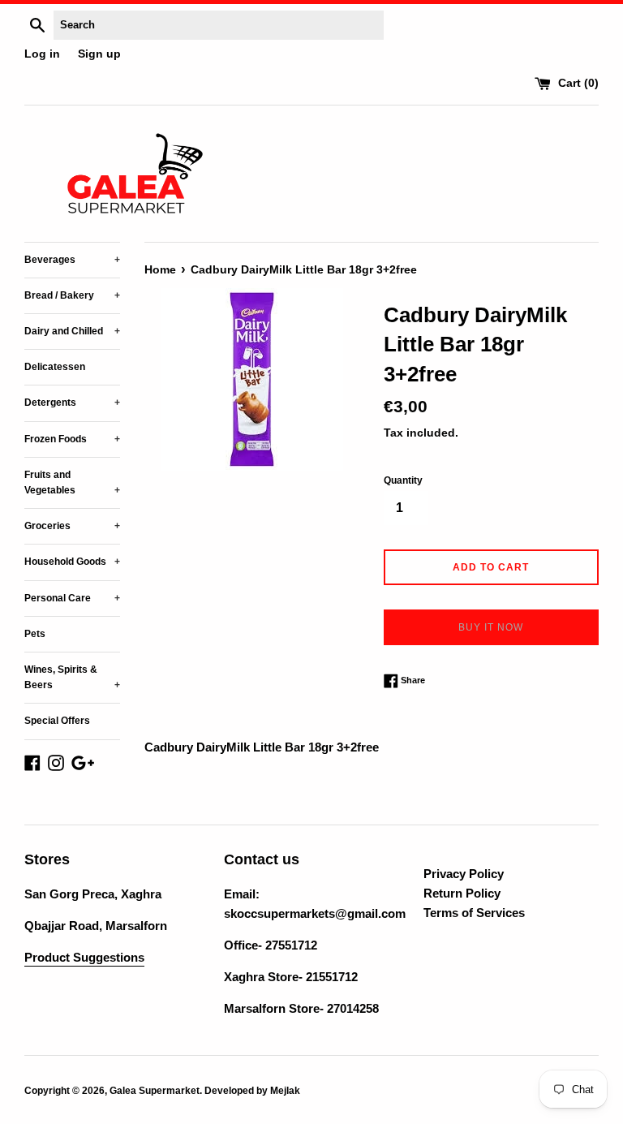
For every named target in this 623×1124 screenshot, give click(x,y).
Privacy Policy (463, 874)
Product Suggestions (84, 957)
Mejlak (285, 1090)
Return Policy (462, 893)
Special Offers (57, 720)
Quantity (403, 480)
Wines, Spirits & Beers (72, 677)
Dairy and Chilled (72, 331)
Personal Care (72, 598)
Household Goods (72, 561)
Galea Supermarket (155, 1090)
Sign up (99, 54)
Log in (42, 54)
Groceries (72, 526)
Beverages (72, 259)
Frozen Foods (72, 439)
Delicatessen (54, 367)
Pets (34, 634)
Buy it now (490, 627)
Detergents (72, 402)
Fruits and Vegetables (72, 482)
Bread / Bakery (72, 295)
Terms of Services (474, 912)
